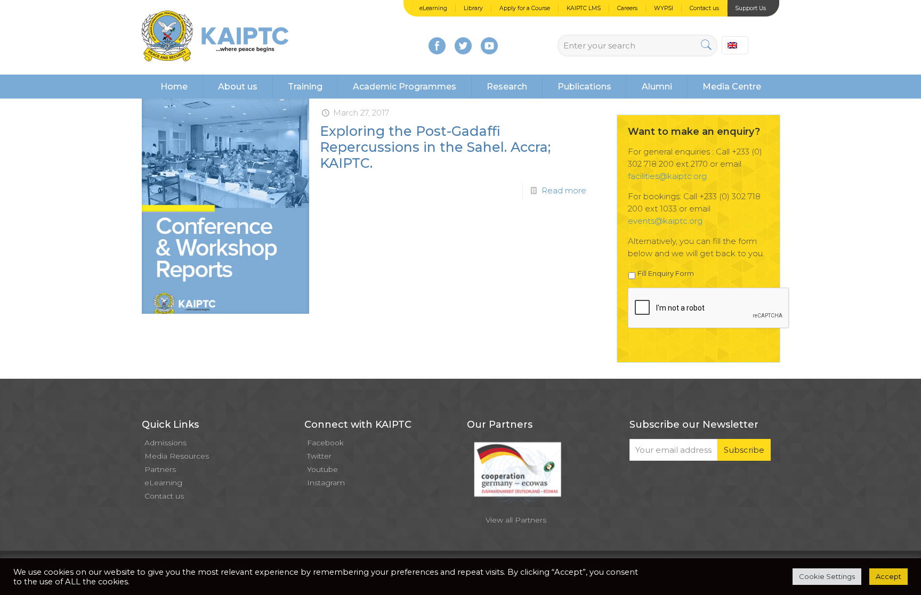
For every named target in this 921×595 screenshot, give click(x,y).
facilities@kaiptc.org (667, 176)
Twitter (319, 456)
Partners (160, 469)
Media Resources (176, 456)
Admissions (165, 442)
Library (473, 8)
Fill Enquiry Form (665, 273)
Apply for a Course (524, 8)
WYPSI (663, 8)
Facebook (325, 442)
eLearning (433, 8)
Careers (627, 8)
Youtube (322, 469)
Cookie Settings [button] (827, 576)
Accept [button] (888, 576)
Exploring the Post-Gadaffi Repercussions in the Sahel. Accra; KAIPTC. (435, 147)
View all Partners (516, 520)
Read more (564, 190)
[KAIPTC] (215, 37)
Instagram (326, 482)
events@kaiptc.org (665, 221)
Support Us (750, 8)
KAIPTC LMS (584, 8)
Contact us (704, 8)
